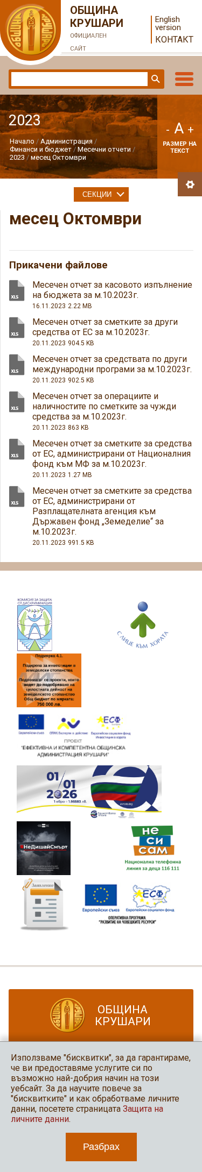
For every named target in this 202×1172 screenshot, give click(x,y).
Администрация (66, 141)
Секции (97, 194)
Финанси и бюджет (41, 149)
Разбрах (101, 1146)
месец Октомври (58, 157)
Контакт (174, 39)
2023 (17, 157)
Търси (155, 79)
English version (168, 24)
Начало (22, 141)
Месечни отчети (104, 149)
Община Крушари (96, 28)
